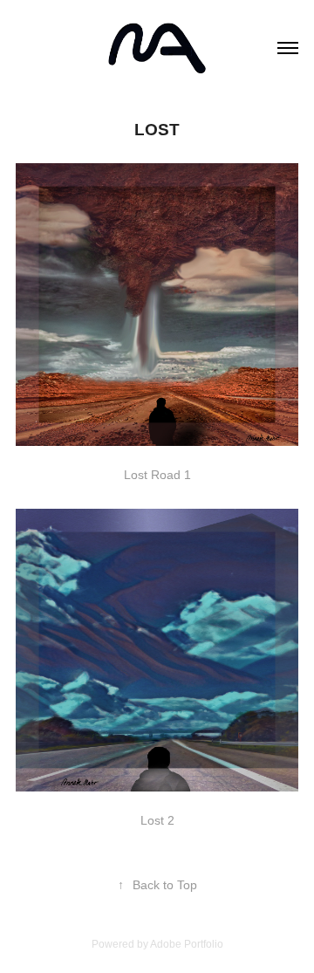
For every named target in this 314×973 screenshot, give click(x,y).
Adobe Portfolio (186, 944)
